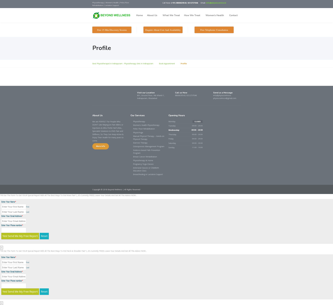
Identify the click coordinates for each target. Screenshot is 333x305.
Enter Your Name (8, 202)
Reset (44, 236)
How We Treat (192, 15)
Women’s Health (215, 15)
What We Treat (171, 15)
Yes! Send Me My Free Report (20, 236)
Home (139, 15)
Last (27, 212)
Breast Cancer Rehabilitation (145, 156)
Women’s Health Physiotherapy (146, 125)
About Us (152, 15)
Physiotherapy (139, 121)
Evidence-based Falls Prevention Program (146, 151)
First (27, 207)
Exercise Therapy (140, 143)
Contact (233, 15)
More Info (100, 146)
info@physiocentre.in (216, 3)
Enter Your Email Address (11, 216)
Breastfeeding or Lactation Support (148, 174)
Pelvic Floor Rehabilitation (144, 129)
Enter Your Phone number (11, 225)
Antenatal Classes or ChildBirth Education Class (146, 169)
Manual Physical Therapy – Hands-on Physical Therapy (148, 137)
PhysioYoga (138, 132)
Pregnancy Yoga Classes (143, 164)
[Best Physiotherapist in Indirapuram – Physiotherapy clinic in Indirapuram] (112, 15)
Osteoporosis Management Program (148, 146)
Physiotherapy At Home (143, 160)
